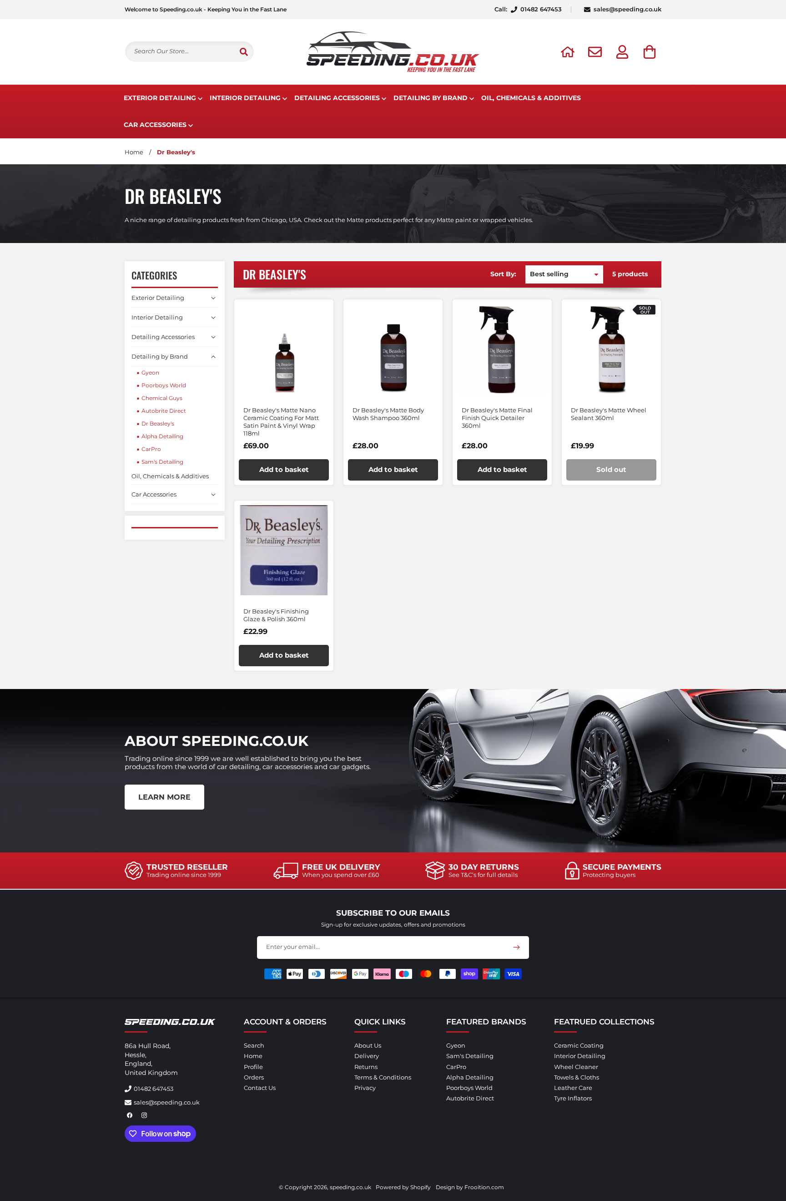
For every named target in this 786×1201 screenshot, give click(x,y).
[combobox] (189, 51)
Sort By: (503, 274)
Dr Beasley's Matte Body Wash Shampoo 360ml (388, 413)
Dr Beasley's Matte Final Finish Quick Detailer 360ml (497, 417)
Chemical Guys (159, 398)
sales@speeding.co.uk (627, 9)
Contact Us (260, 1087)
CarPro (148, 449)
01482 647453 (153, 1088)
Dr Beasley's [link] (176, 152)
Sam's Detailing (159, 462)
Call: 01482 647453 (528, 9)
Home (134, 152)
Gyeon (147, 372)
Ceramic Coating (579, 1045)
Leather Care (573, 1087)
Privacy (365, 1087)
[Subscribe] (516, 947)
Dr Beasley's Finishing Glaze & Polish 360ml (276, 615)
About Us (367, 1045)
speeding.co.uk (350, 1187)
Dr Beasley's (155, 423)
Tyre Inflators (573, 1098)
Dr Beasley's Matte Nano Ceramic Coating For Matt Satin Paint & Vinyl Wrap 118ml (281, 421)
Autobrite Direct (161, 411)
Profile (253, 1066)
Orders (254, 1077)
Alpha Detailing (159, 436)
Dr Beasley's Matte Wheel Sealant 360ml (608, 413)
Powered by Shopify (403, 1187)
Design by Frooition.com (470, 1187)
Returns (366, 1066)
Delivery (366, 1055)
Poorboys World (161, 385)
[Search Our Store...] (244, 51)
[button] (649, 52)
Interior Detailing (579, 1055)
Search (254, 1045)
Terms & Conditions (382, 1077)
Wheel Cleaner (576, 1066)
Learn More (164, 797)
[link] (176, 870)
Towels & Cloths (576, 1077)
